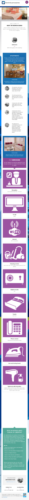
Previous (3, 12)
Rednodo (5, 497)
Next (26, 12)
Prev (12, 52)
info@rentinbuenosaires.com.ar (10, 481)
